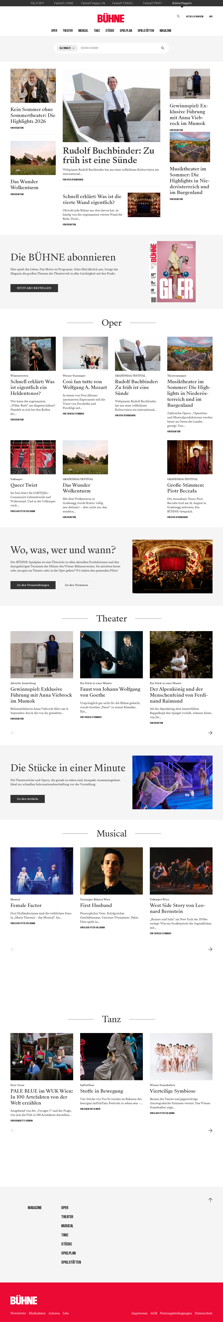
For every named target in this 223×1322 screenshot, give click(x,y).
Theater (68, 31)
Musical (83, 31)
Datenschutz (204, 1313)
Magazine (166, 31)
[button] (178, 16)
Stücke (110, 31)
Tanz (97, 31)
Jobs (66, 1313)
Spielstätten (146, 31)
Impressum (140, 1313)
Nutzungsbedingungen (176, 1313)
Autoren (54, 1313)
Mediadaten (37, 1313)
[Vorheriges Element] (12, 733)
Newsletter (18, 1313)
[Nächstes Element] (210, 733)
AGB (153, 1313)
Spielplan (126, 31)
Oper (54, 31)
